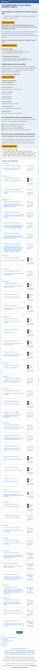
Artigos (19, 632)
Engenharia (30, 155)
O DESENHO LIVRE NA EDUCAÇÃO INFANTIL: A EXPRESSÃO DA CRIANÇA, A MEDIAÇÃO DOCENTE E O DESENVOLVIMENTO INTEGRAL (14, 205)
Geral (35, 155)
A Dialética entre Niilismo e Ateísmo (10, 367)
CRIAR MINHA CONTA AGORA (9, 45)
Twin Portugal (4, 644)
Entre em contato (4, 642)
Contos (31, 152)
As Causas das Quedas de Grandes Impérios (12, 297)
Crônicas (4, 154)
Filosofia (18, 154)
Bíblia (35, 152)
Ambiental (23, 154)
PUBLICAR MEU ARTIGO (8, 77)
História (32, 154)
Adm (4, 151)
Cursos (13, 155)
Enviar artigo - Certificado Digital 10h (8, 637)
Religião (23, 152)
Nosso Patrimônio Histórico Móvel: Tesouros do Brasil (14, 260)
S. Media (31, 166)
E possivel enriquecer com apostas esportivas (12, 517)
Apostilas (9, 155)
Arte (31, 151)
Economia (5, 155)
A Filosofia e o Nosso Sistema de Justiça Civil (12, 403)
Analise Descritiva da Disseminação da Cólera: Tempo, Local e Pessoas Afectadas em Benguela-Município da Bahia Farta (14, 624)
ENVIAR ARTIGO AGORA (8, 22)
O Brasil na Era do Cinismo (9, 332)
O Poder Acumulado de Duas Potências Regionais (13, 470)
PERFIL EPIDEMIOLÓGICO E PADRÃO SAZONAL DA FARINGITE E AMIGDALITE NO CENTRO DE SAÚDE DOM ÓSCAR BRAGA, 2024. (13, 556)
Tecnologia (8, 151)
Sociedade (11, 152)
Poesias (15, 152)
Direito (27, 152)
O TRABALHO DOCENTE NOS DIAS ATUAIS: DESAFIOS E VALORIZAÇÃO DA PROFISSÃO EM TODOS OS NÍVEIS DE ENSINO (14, 216)
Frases (21, 155)
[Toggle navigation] (36, 2)
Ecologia (25, 155)
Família (28, 151)
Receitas (20, 151)
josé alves (31, 492)
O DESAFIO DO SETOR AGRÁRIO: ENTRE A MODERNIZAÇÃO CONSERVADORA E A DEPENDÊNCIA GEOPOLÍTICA (14, 495)
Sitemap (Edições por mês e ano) (7, 640)
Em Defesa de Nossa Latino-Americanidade (12, 506)
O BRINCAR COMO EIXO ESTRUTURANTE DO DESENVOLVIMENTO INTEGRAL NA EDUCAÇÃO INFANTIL (12, 603)
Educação (13, 151)
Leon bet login (4, 645)
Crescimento (5, 152)
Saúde (17, 151)
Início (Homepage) (4, 639)
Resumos (19, 152)
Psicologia (28, 154)
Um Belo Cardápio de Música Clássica (11, 481)
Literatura (9, 154)
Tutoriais (17, 155)
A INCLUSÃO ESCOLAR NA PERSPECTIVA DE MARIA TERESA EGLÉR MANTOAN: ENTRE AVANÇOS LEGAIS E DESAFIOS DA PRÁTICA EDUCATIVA (14, 237)
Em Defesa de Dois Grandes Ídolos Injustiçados (13, 180)
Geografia (14, 154)
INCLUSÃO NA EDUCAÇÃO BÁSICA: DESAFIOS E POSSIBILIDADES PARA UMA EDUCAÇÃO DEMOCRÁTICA (12, 416)
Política (24, 151)
